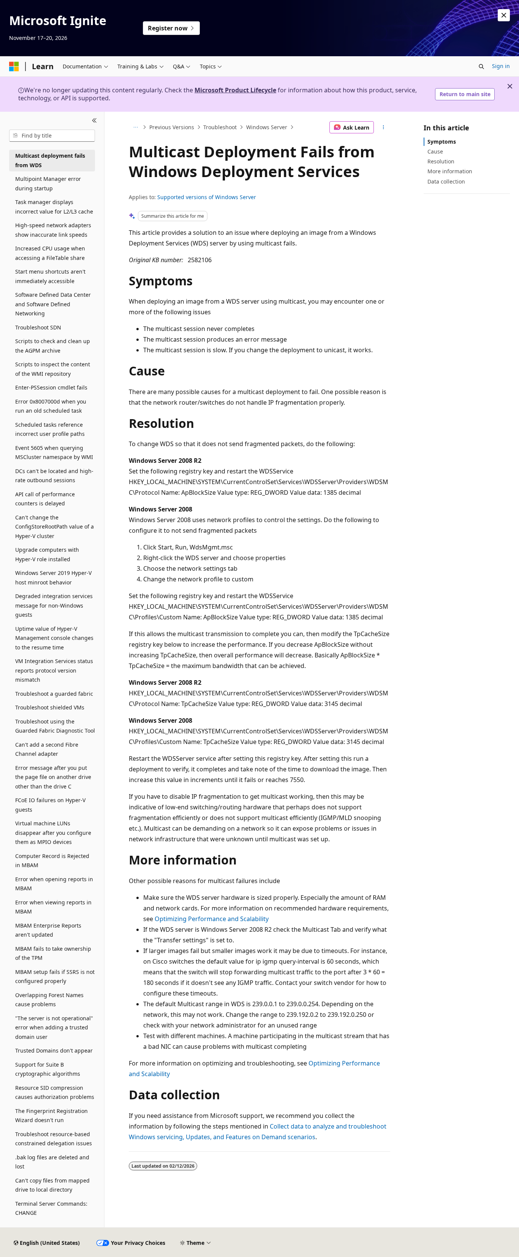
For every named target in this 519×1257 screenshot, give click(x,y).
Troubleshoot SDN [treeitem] (38, 327)
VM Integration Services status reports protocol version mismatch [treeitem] (54, 670)
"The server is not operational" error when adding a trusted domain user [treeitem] (54, 1027)
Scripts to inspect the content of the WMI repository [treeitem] (52, 369)
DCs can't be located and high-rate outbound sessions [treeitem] (54, 475)
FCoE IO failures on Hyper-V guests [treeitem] (50, 804)
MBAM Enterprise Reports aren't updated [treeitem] (48, 930)
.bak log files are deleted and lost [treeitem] (52, 1162)
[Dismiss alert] (504, 15)
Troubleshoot (220, 127)
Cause (435, 151)
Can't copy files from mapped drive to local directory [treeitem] (52, 1185)
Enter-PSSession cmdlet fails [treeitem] (51, 387)
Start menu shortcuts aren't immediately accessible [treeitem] (50, 276)
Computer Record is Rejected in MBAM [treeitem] (52, 860)
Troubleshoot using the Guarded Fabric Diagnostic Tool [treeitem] (55, 726)
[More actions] (383, 127)
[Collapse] (94, 121)
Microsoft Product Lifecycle (235, 90)
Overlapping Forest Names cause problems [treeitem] (49, 999)
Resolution (440, 161)
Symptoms (441, 141)
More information (449, 171)
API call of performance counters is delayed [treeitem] (45, 499)
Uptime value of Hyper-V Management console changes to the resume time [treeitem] (54, 638)
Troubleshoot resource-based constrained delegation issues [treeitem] (53, 1138)
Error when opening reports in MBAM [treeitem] (54, 883)
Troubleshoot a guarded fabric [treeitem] (54, 693)
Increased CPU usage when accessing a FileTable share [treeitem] (50, 253)
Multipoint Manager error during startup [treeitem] (48, 183)
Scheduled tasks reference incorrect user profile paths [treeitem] (50, 429)
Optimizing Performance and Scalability (212, 919)
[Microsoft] (14, 66)
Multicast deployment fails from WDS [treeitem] (50, 160)
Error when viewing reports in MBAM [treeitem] (53, 907)
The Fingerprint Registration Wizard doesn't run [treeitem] (51, 1115)
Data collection (446, 181)
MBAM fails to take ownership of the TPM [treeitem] (53, 953)
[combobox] (52, 136)
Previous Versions (171, 127)
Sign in (501, 66)
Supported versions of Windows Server (206, 197)
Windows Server (266, 127)
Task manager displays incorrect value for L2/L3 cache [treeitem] (54, 206)
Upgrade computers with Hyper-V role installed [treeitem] (47, 554)
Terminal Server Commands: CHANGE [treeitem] (51, 1208)
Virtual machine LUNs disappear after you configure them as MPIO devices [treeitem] (53, 832)
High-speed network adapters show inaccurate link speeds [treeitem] (53, 230)
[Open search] (481, 66)
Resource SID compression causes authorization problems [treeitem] (54, 1092)
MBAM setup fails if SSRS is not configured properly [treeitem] (55, 976)
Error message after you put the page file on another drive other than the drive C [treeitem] (53, 777)
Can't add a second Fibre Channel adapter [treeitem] (46, 749)
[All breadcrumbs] (135, 127)
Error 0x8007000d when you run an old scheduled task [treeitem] (50, 406)
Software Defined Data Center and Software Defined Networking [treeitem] (53, 304)
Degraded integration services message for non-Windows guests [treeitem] (54, 605)
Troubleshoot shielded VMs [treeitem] (49, 707)
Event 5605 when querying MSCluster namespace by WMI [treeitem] (54, 452)
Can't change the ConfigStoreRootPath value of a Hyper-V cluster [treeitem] (54, 527)
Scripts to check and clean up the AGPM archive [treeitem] (52, 345)
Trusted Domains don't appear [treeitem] (54, 1050)
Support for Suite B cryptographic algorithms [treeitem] (47, 1069)
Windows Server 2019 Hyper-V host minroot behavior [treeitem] (53, 577)
